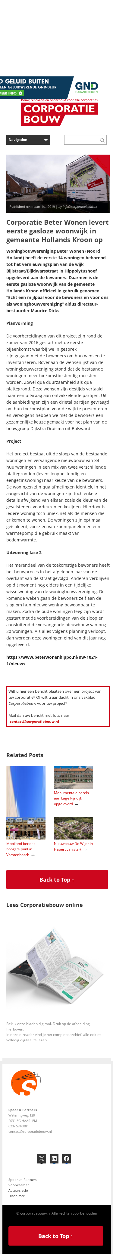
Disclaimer (16, 1196)
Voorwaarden (19, 1185)
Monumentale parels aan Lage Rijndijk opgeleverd (71, 798)
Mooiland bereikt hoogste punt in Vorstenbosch (20, 849)
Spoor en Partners (22, 1179)
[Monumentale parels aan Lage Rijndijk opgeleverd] (73, 787)
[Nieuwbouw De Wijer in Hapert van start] (73, 838)
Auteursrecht (18, 1190)
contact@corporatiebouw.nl (34, 721)
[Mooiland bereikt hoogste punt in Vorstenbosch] (26, 838)
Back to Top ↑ (56, 879)
